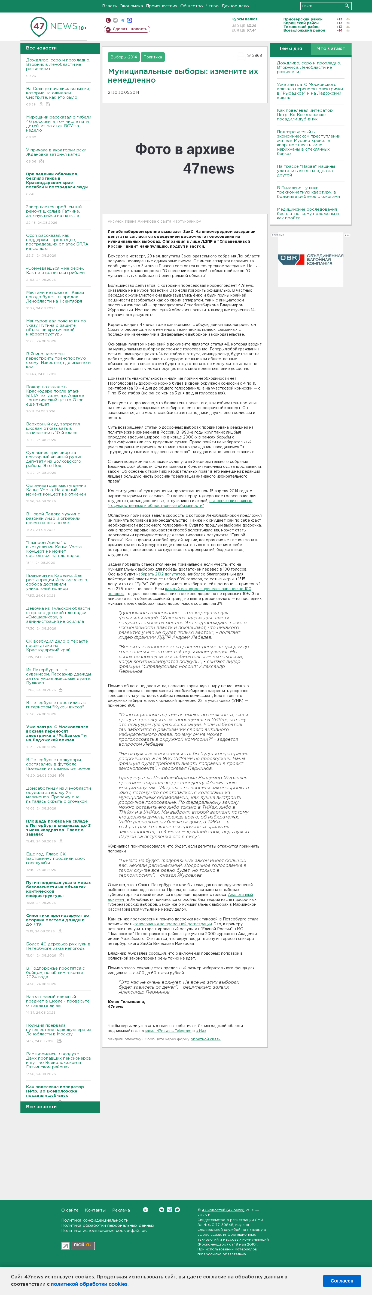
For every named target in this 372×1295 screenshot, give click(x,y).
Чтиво (212, 6)
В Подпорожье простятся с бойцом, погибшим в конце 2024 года (55, 976)
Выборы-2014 (124, 57)
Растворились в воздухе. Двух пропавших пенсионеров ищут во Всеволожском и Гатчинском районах (58, 1064)
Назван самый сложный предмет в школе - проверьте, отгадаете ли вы (58, 1004)
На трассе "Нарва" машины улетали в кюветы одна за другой (306, 171)
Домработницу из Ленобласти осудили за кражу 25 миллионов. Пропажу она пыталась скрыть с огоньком (58, 798)
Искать (347, 6)
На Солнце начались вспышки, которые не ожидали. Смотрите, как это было (58, 96)
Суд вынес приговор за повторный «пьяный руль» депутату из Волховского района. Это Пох (53, 462)
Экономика (131, 6)
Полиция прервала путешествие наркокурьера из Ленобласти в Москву (58, 1033)
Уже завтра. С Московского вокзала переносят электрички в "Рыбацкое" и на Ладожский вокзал (310, 91)
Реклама (121, 1210)
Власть (109, 6)
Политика (153, 57)
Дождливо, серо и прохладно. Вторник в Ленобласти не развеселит (58, 67)
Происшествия (161, 6)
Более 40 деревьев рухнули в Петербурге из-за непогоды (58, 949)
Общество (191, 6)
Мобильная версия (108, 20)
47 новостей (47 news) (223, 1210)
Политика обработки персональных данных (107, 1225)
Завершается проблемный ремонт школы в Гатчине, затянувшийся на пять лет (54, 214)
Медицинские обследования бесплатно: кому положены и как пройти (308, 214)
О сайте (69, 1210)
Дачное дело (235, 6)
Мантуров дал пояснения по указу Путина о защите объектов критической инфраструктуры (56, 331)
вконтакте (115, 20)
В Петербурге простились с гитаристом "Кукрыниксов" (56, 708)
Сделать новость (130, 29)
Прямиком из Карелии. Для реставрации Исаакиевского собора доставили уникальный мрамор (56, 585)
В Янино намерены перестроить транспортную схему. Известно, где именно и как (58, 364)
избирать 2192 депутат (158, 574)
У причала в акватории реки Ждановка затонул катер (56, 155)
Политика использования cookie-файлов (104, 1230)
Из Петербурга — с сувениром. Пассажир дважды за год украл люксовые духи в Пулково (58, 680)
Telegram (169, 1209)
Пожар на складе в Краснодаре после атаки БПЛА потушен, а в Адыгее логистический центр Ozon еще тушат (55, 399)
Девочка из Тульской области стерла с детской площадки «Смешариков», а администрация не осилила (58, 618)
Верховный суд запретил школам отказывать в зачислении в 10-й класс (53, 431)
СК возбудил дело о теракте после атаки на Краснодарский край (57, 649)
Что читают (331, 49)
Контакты (95, 1210)
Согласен (342, 1281)
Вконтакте (161, 1209)
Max (177, 1209)
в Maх (201, 1030)
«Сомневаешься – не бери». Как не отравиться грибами (55, 274)
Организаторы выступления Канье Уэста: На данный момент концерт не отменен (56, 493)
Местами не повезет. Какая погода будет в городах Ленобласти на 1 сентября (55, 300)
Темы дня (290, 49)
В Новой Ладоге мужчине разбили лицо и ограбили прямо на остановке (53, 521)
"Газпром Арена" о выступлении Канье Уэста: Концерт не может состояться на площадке (54, 552)
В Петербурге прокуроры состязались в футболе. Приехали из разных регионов (58, 767)
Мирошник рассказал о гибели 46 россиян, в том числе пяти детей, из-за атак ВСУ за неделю (58, 127)
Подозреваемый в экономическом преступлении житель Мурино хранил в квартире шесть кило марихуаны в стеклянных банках (308, 142)
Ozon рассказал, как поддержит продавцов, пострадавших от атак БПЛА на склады (57, 245)
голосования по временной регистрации (173, 924)
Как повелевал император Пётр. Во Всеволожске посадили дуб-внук (305, 115)
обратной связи (206, 1039)
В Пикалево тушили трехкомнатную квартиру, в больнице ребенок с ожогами (308, 192)
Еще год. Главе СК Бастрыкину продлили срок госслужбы (55, 861)
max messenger (129, 20)
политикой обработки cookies (89, 1284)
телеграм (122, 20)
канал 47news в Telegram (168, 1030)
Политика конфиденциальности (95, 1220)
